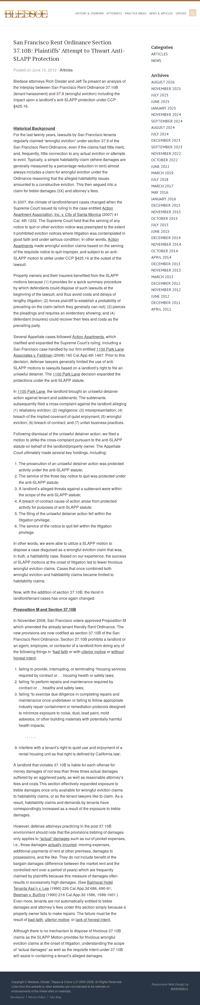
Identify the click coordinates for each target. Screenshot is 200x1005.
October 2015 (164, 218)
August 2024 (163, 127)
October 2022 (164, 159)
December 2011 (165, 302)
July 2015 (160, 224)
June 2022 (160, 166)
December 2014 (165, 237)
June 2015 (160, 231)
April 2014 (161, 257)
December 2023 (165, 140)
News (156, 60)
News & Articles (161, 13)
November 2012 (166, 289)
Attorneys (114, 13)
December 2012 (165, 283)
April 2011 (161, 309)
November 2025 (166, 88)
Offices (181, 13)
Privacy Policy (37, 997)
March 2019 (162, 172)
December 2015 (165, 205)
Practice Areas (135, 13)
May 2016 (159, 192)
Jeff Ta (81, 81)
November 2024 (166, 114)
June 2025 (160, 101)
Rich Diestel (56, 81)
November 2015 (166, 211)
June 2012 (160, 296)
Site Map (55, 997)
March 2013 (162, 276)
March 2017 (162, 185)
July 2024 (160, 134)
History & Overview (89, 13)
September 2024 (166, 121)
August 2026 (163, 82)
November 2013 (166, 270)
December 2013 (165, 263)
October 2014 (164, 250)
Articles (66, 70)
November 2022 (166, 153)
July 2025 (160, 94)
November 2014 (166, 244)
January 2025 (163, 108)
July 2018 (160, 179)
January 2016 (163, 198)
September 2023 (166, 146)
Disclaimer (17, 997)
